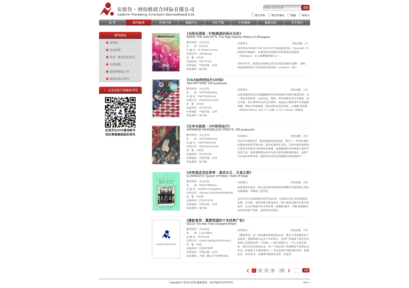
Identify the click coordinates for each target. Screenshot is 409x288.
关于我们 (297, 22)
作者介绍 (165, 22)
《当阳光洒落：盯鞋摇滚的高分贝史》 (214, 33)
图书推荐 (139, 22)
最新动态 (271, 22)
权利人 (306, 15)
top (306, 282)
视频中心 (191, 22)
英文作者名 (278, 15)
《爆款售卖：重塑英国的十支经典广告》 (215, 220)
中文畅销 (244, 22)
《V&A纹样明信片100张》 (205, 80)
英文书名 (260, 15)
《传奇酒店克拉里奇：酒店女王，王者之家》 (219, 172)
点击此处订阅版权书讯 (123, 90)
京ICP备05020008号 (221, 282)
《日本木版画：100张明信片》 (208, 126)
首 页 (112, 22)
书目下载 (218, 22)
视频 (293, 15)
